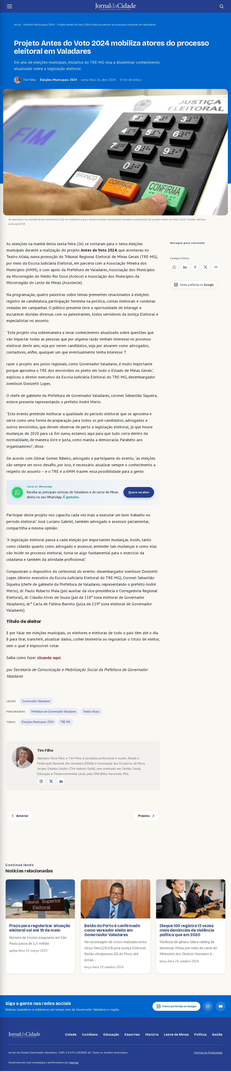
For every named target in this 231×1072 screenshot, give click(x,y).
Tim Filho (29, 80)
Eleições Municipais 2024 (39, 24)
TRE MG (65, 722)
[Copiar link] (216, 267)
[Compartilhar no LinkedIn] (184, 267)
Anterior (22, 816)
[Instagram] (41, 781)
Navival (74, 1062)
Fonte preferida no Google (179, 1006)
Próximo (144, 816)
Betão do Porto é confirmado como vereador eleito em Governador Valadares (112, 930)
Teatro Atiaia (91, 711)
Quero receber (138, 492)
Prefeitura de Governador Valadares (53, 711)
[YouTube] (221, 1006)
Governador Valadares (36, 701)
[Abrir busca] (221, 6)
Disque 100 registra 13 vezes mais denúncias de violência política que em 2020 (187, 930)
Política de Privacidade (208, 1052)
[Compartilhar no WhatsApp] (174, 267)
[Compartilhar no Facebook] (195, 267)
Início (17, 24)
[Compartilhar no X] (205, 267)
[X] (51, 781)
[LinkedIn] (61, 781)
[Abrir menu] (9, 6)
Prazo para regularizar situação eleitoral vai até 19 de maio (39, 928)
